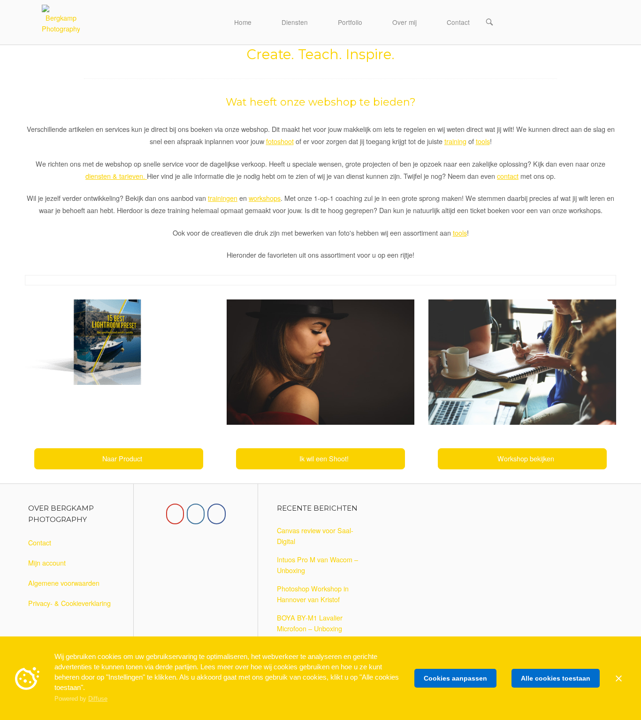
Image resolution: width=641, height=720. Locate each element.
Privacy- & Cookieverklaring (69, 603)
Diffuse (97, 698)
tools (483, 141)
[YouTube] (175, 514)
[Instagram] (196, 514)
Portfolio (350, 22)
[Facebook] (216, 514)
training (455, 141)
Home (243, 22)
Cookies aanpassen (455, 678)
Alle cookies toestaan (555, 678)
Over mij (404, 22)
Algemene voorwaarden (63, 583)
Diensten (295, 22)
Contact (458, 22)
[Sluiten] (618, 678)
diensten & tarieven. (116, 176)
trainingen (222, 198)
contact (508, 176)
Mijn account (47, 562)
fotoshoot (280, 141)
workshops (265, 198)
